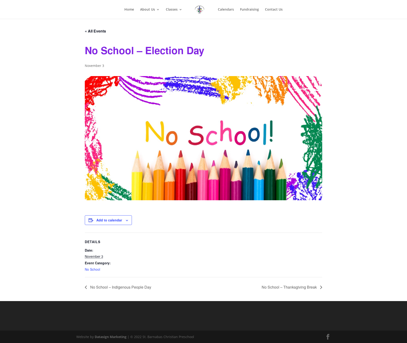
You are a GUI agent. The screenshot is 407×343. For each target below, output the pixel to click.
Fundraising (249, 10)
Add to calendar (109, 220)
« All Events (95, 31)
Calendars (226, 10)
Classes (172, 10)
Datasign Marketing (111, 337)
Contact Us (274, 10)
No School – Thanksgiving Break (290, 287)
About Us (147, 10)
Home (129, 10)
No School (92, 269)
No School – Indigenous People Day (120, 287)
